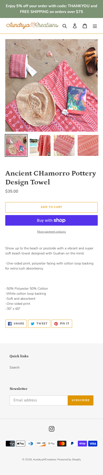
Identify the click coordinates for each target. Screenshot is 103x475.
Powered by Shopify (69, 459)
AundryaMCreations (44, 459)
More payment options (51, 232)
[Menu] (95, 26)
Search (15, 367)
